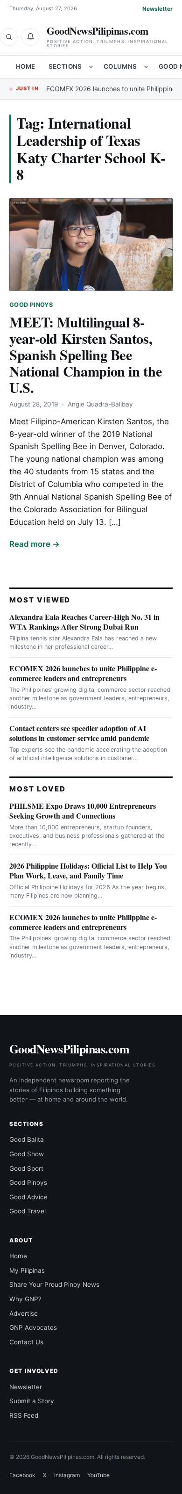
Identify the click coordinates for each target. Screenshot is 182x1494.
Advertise (23, 1313)
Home (25, 66)
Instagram (67, 1475)
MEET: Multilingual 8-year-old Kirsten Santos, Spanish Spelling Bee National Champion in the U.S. (85, 355)
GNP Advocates (33, 1327)
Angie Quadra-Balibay (100, 404)
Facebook (22, 1475)
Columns (120, 66)
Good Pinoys (31, 304)
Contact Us (26, 1342)
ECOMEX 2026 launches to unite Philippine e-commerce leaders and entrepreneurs (83, 673)
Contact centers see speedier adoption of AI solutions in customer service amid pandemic (79, 733)
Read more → (34, 544)
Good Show (26, 1154)
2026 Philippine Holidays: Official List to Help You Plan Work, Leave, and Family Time (88, 870)
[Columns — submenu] (146, 67)
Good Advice (28, 1197)
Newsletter (157, 8)
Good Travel (27, 1211)
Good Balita (26, 1139)
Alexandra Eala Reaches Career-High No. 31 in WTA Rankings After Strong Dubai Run (84, 621)
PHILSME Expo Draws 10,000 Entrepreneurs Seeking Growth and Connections (82, 810)
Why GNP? (25, 1299)
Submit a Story (31, 1401)
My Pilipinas (27, 1270)
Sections (65, 66)
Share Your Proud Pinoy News (54, 1284)
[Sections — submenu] (91, 67)
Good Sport (26, 1168)
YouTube (98, 1475)
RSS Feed (23, 1415)
